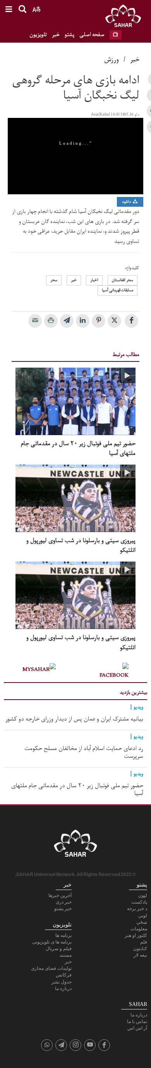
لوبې (142, 915)
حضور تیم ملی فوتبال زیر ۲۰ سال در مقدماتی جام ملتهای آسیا (78, 448)
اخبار (94, 280)
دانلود (127, 202)
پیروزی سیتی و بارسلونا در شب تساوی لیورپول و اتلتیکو (81, 545)
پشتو (69, 35)
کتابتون (140, 948)
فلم (143, 942)
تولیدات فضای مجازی (51, 968)
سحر (53, 280)
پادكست (139, 902)
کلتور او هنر (136, 935)
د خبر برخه (137, 908)
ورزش (111, 60)
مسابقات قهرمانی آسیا (117, 290)
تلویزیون (38, 35)
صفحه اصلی (92, 35)
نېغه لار (140, 955)
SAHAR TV (75, 845)
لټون (142, 895)
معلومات (138, 928)
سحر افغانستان (122, 280)
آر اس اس (137, 1028)
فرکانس (64, 975)
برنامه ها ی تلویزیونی (52, 942)
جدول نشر (61, 982)
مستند (66, 955)
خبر (56, 35)
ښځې (141, 922)
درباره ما (63, 988)
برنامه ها (63, 935)
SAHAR (126, 17)
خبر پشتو (63, 908)
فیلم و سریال (59, 948)
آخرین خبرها (60, 895)
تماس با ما (137, 1021)
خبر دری (64, 902)
